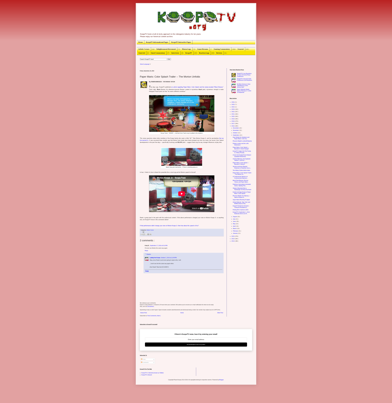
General (241, 49)
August (235, 216)
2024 (233, 107)
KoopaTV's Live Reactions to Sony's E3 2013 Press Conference (244, 75)
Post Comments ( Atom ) (154, 315)
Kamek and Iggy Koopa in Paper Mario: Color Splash (242, 192)
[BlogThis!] (144, 234)
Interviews (175, 53)
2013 (233, 241)
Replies (149, 254)
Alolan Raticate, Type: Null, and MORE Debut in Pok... (241, 202)
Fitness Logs (186, 49)
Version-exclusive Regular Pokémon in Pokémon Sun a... (242, 167)
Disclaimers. (150, 306)
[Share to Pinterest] (151, 234)
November (236, 130)
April (234, 226)
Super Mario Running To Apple (241, 199)
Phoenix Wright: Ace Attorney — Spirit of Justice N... (241, 196)
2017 (233, 123)
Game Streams (202, 49)
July (234, 219)
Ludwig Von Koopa (155, 257)
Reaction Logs (204, 53)
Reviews (219, 53)
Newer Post (143, 312)
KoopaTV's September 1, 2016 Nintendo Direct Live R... (241, 212)
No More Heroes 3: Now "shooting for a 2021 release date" (243, 85)
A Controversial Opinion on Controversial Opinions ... (240, 177)
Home (140, 42)
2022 (233, 111)
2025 (233, 104)
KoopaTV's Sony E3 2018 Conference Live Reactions (244, 79)
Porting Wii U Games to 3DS (240, 210)
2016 (233, 126)
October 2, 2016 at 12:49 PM (169, 257)
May (234, 223)
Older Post (220, 312)
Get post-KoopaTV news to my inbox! (196, 344)
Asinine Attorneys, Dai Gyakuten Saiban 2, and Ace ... (242, 159)
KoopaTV (188, 53)
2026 (233, 102)
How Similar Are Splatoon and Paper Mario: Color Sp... (241, 138)
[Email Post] (143, 231)
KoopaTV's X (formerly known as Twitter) (152, 373)
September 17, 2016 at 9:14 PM (158, 245)
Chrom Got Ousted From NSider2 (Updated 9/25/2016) (242, 155)
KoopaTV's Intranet (146, 375)
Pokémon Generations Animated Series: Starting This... (242, 185)
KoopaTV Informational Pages (157, 42)
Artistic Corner (143, 49)
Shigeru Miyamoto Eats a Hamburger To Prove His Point (242, 188)
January (235, 233)
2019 (233, 119)
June (234, 221)
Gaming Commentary (222, 49)
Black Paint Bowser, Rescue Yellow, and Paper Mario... (241, 181)
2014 (233, 238)
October (235, 133)
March (235, 228)
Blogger (221, 379)
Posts (144, 359)
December (236, 128)
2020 (233, 116)
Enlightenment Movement (166, 49)
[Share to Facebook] (148, 234)
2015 (233, 236)
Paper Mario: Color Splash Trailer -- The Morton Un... (242, 173)
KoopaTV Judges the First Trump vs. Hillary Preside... (242, 151)
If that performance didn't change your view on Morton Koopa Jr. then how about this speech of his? (169, 225)
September (236, 135)
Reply (146, 250)
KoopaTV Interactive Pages (181, 42)
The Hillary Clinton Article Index (241, 170)
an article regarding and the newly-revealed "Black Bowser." (197, 87)
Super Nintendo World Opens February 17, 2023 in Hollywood (244, 91)
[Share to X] (146, 234)
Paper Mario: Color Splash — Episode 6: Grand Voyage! (241, 148)
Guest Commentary (158, 53)
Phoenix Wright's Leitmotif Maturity (242, 141)
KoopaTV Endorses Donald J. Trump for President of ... (241, 206)
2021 (233, 114)
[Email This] (142, 234)
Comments (145, 362)
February (235, 231)
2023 (233, 109)
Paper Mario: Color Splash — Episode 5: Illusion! (241, 163)
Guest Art (141, 53)
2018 (233, 121)
